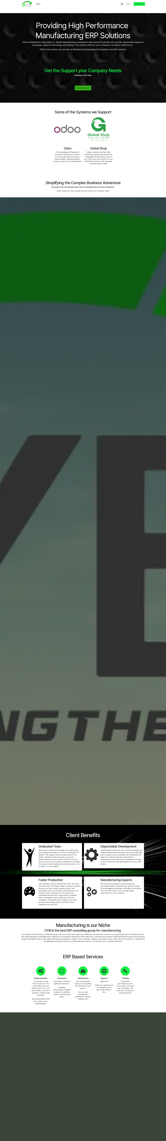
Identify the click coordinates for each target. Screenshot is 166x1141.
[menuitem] (38, 4)
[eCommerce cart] (122, 4)
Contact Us (139, 4)
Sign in (128, 4)
